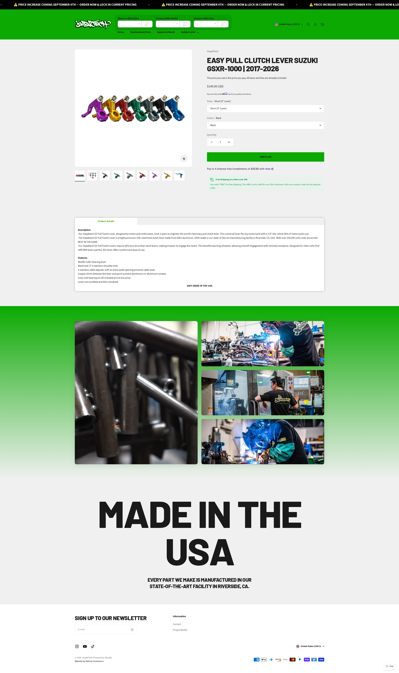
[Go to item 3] (105, 176)
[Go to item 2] (92, 176)
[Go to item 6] (142, 176)
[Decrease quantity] (211, 142)
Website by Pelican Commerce (89, 661)
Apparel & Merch (166, 32)
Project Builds (180, 630)
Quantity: (212, 135)
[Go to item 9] (180, 176)
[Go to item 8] (167, 176)
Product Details (106, 221)
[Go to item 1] (80, 176)
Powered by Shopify (102, 657)
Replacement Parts (140, 32)
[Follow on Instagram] (77, 646)
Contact (177, 624)
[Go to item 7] (155, 176)
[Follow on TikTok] (93, 646)
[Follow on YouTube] (85, 646)
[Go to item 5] (130, 176)
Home (121, 32)
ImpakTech (212, 51)
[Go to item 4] (117, 176)
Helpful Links (188, 32)
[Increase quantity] (228, 142)
